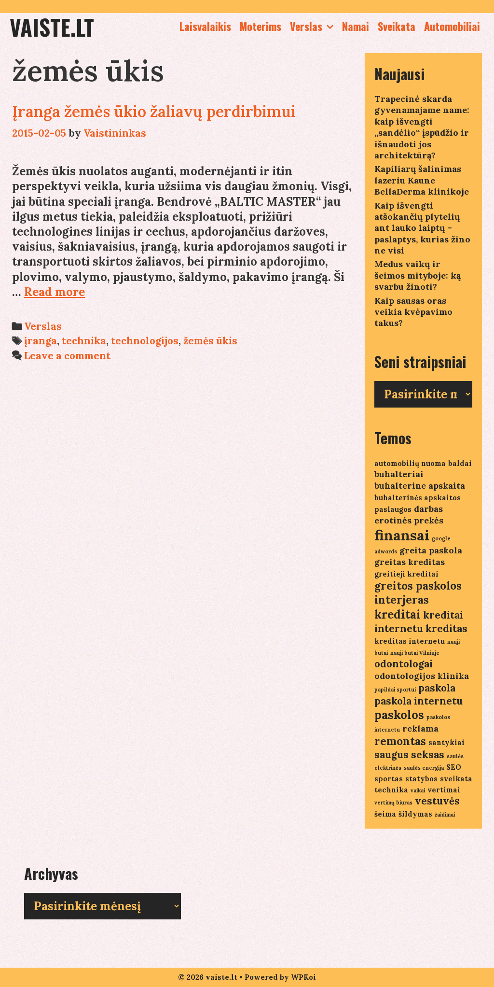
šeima (385, 813)
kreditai (397, 614)
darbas (428, 508)
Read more (54, 291)
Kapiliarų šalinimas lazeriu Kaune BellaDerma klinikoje (421, 180)
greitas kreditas (409, 561)
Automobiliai (452, 26)
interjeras (401, 599)
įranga (40, 340)
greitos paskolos (418, 585)
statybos (421, 778)
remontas (400, 741)
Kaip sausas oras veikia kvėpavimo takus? (413, 312)
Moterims (260, 26)
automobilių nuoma (410, 463)
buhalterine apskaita (419, 485)
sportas (388, 778)
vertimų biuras (393, 802)
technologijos (144, 340)
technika (84, 340)
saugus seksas (409, 754)
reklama (420, 728)
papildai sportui (395, 689)
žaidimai (445, 814)
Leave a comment (67, 355)
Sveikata (396, 26)
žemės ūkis (210, 340)
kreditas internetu (409, 641)
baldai (460, 463)
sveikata (456, 778)
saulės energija (424, 767)
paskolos (399, 714)
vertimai (443, 789)
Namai (355, 26)
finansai (401, 535)
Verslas (306, 26)
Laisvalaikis (205, 26)
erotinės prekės (408, 520)
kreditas (446, 628)
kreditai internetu (418, 621)
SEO (453, 767)
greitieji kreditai (406, 573)
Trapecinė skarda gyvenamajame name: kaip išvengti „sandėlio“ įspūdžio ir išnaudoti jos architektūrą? (421, 127)
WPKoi (303, 977)
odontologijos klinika (421, 675)
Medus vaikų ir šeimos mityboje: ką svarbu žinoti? (417, 275)
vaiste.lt (52, 27)
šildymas (415, 813)
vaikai (418, 790)
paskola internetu (418, 700)
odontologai (403, 663)
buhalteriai (399, 473)
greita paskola (430, 550)
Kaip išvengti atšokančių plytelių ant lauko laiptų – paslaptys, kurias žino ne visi (422, 228)
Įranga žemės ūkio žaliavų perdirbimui (154, 111)
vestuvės (437, 800)
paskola (436, 687)
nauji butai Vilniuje (414, 652)
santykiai (446, 742)
